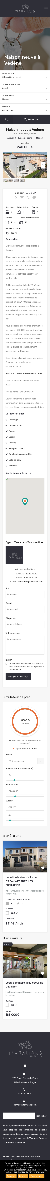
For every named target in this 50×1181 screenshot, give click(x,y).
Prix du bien (12, 784)
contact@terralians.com (25, 1105)
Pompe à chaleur (17, 448)
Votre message (13, 633)
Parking (12, 442)
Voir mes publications (25, 569)
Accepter (11, 1176)
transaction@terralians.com (30, 581)
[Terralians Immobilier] (25, 13)
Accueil (10, 138)
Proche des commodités (20, 454)
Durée (9, 754)
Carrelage (13, 419)
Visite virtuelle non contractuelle (24, 373)
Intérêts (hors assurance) (19, 768)
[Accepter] (46, 1170)
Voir (25, 866)
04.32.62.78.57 (30, 573)
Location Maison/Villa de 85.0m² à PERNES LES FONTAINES (21, 881)
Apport (9, 800)
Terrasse (13, 465)
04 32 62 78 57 (25, 1093)
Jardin (12, 437)
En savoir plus (37, 1176)
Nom (8, 588)
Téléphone (11, 618)
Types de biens (25, 138)
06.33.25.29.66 (30, 577)
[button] (28, 506)
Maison (39, 138)
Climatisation (15, 425)
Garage (12, 431)
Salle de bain (15, 460)
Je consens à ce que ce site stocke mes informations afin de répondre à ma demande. (26, 666)
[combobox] (25, 77)
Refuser (22, 1176)
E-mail (9, 603)
